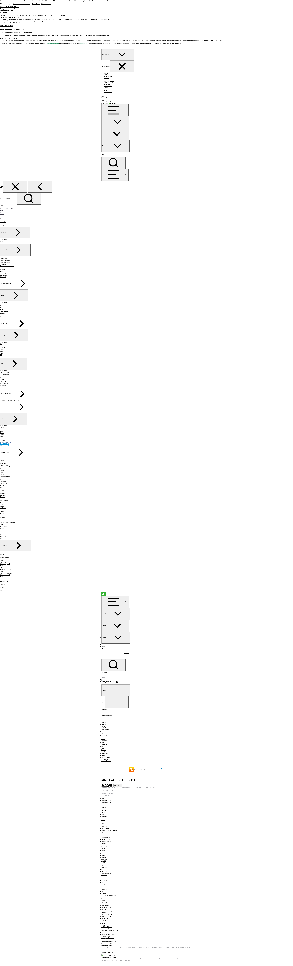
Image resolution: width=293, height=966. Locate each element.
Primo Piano (3, 239)
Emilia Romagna (106, 734)
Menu (126, 110)
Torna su (116, 792)
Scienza (2, 480)
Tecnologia (3, 481)
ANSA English (107, 74)
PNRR (2, 271)
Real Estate (3, 264)
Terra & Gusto (3, 483)
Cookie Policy (36, 4)
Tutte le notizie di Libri (5, 393)
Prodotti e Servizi (106, 809)
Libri (2, 363)
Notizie (103, 762)
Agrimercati (3, 269)
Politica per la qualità (107, 959)
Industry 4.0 (3, 243)
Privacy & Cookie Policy (108, 941)
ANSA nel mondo (106, 811)
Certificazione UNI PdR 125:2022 (108, 964)
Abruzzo (2, 493)
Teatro (1, 353)
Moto (1, 431)
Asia (1, 307)
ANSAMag (3, 536)
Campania (3, 498)
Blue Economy (4, 275)
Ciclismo (2, 438)
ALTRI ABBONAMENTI (6, 26)
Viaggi (2, 487)
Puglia (2, 515)
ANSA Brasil (107, 84)
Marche (2, 509)
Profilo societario (106, 807)
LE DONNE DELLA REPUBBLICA (9, 400)
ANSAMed (106, 78)
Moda (1, 349)
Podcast (2, 535)
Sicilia (1, 519)
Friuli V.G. (2, 502)
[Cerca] (113, 163)
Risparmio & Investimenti (7, 266)
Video (102, 154)
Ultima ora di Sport (4, 452)
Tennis (2, 434)
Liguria (2, 506)
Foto (102, 152)
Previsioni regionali (106, 722)
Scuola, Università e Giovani (7, 467)
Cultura (3, 335)
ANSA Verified (4, 465)
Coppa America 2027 (5, 442)
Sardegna (2, 517)
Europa (2, 309)
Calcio (2, 427)
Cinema (2, 345)
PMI (1, 267)
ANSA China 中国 (108, 86)
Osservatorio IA (4, 474)
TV (1, 355)
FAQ (1, 583)
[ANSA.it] (1, 186)
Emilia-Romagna (4, 500)
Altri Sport (2, 440)
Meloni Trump (3, 215)
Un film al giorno (4, 356)
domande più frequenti (53, 43)
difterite (2, 214)
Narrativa (2, 376)
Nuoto (1, 436)
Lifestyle (2, 470)
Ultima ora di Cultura (5, 407)
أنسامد (105, 79)
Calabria (2, 497)
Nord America (3, 315)
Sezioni (104, 122)
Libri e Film (3, 381)
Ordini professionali (5, 262)
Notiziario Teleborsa (5, 581)
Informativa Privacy (46, 4)
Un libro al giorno (4, 372)
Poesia (2, 378)
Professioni (4, 250)
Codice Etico (104, 946)
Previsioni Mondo (106, 760)
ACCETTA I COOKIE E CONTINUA (9, 38)
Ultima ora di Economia (6, 283)
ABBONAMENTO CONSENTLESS (9, 7)
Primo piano (104, 716)
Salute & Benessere (5, 478)
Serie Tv (2, 347)
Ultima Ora (3, 222)
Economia (3, 232)
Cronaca (2, 223)
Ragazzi (2, 379)
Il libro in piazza (4, 383)
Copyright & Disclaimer (107, 945)
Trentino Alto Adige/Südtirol (7, 522)
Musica (2, 351)
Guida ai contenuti (106, 935)
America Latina (4, 306)
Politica (2, 225)
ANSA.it (106, 73)
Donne (2, 469)
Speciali (2, 538)
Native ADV (4, 545)
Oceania (2, 317)
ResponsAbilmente (5, 476)
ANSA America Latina (109, 82)
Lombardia (3, 508)
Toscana (2, 520)
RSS (1, 586)
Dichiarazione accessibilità (108, 948)
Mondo (3, 295)
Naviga (104, 697)
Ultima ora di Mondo (5, 323)
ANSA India (106, 87)
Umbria (2, 524)
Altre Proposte (4, 387)
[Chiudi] (15, 187)
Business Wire (4, 273)
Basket (2, 433)
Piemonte (2, 513)
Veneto (2, 528)
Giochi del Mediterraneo (6, 208)
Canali (103, 134)
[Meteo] (131, 776)
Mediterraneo (3, 313)
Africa (1, 304)
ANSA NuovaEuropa (109, 81)
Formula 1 (2, 429)
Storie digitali (3, 552)
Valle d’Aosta (3, 526)
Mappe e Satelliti (106, 764)
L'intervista (3, 385)
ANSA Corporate (108, 92)
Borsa (1, 241)
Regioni (104, 145)
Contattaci (104, 812)
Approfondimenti (4, 374)
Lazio (1, 504)
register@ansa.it (84, 43)
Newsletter (2, 584)
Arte (1, 344)
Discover (2, 554)
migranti (2, 210)
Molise (2, 511)
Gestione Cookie (106, 943)
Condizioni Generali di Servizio (109, 937)
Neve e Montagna (106, 767)
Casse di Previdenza (5, 260)
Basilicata (2, 495)
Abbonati (103, 94)
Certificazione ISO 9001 (106, 952)
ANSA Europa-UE (108, 76)
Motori (1, 472)
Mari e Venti (104, 766)
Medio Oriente (4, 311)
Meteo (105, 90)
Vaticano (2, 485)
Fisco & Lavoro (4, 258)
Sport (2, 418)
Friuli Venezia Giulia (106, 736)
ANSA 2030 (3, 277)
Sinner (2, 212)
